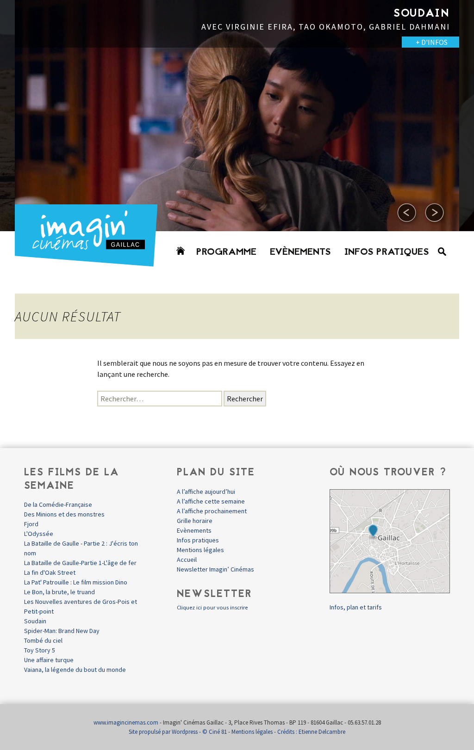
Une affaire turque (49, 660)
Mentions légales (200, 550)
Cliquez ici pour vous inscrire (212, 607)
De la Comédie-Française (58, 504)
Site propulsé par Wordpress (163, 732)
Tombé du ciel (43, 640)
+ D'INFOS (432, 42)
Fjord (31, 524)
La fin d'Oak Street (49, 572)
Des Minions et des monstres (64, 514)
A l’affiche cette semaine (211, 501)
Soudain (35, 621)
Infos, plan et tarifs (356, 607)
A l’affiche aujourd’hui (206, 491)
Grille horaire (194, 520)
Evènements (300, 252)
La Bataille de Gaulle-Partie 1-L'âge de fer (80, 563)
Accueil (187, 559)
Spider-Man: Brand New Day (62, 631)
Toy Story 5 (39, 650)
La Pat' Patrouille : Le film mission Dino (75, 582)
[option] (237, 115)
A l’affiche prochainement (212, 511)
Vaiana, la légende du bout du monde (75, 669)
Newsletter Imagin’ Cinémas (215, 569)
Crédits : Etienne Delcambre (311, 732)
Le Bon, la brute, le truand (59, 592)
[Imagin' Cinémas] (90, 262)
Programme (226, 252)
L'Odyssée (38, 533)
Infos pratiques (386, 252)
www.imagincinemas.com (126, 722)
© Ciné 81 (214, 732)
